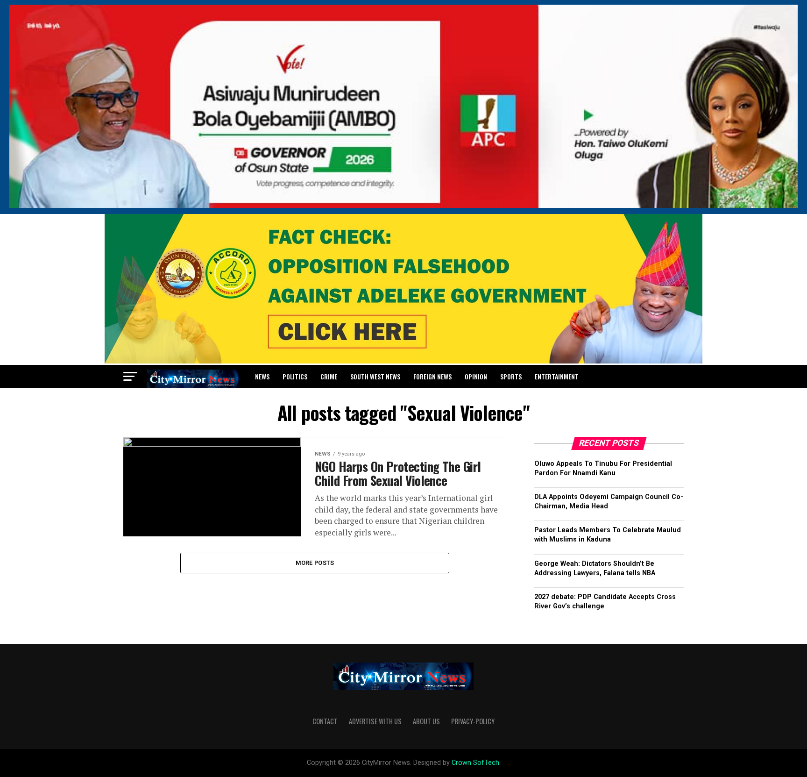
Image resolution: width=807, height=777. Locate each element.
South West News (375, 376)
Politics (295, 376)
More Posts (315, 562)
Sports (511, 376)
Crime (328, 376)
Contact (325, 721)
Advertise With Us (375, 721)
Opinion (476, 376)
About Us (426, 721)
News (262, 376)
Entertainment (557, 376)
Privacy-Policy (473, 721)
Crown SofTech (475, 763)
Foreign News (432, 376)
